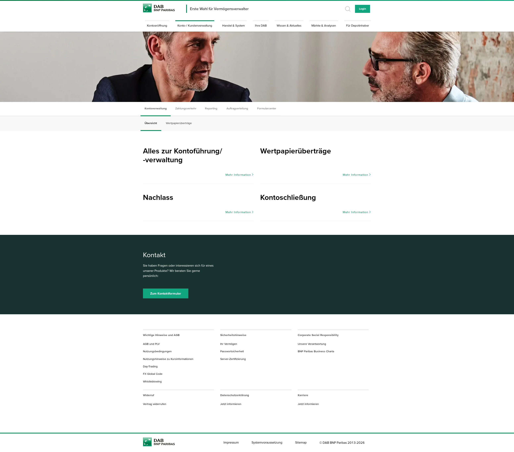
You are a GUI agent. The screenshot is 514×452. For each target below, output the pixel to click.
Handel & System (233, 25)
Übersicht (151, 123)
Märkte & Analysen (323, 25)
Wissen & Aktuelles (289, 25)
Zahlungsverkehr (185, 108)
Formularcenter (266, 108)
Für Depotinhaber (357, 25)
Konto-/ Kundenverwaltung (194, 25)
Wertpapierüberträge (179, 123)
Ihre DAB (261, 25)
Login (362, 8)
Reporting (211, 108)
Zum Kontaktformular (165, 293)
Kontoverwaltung (156, 108)
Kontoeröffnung (157, 25)
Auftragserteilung (237, 108)
